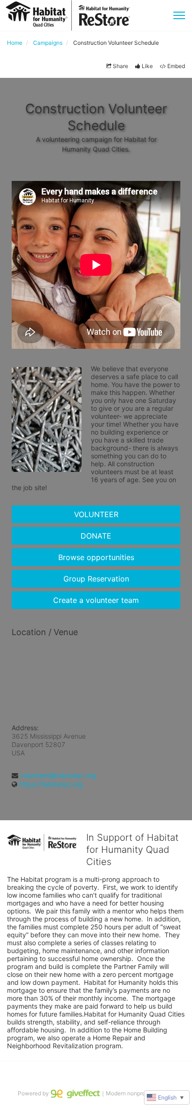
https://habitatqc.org (51, 784)
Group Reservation (96, 578)
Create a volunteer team (96, 600)
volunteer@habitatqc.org (58, 775)
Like (147, 65)
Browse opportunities (96, 557)
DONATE (96, 535)
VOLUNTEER (96, 514)
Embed (176, 65)
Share (120, 65)
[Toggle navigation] (179, 15)
